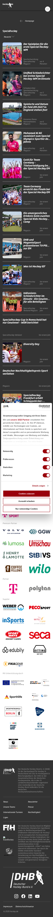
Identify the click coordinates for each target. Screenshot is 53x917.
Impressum (7, 906)
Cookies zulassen (26, 493)
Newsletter (32, 801)
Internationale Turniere (13, 812)
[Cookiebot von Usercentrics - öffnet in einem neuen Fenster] (39, 406)
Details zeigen (38, 486)
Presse (30, 806)
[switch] (46, 459)
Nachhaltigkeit (34, 812)
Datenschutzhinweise (24, 906)
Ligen (5, 817)
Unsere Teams (9, 806)
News (5, 801)
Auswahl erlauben (26, 501)
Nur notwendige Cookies (26, 509)
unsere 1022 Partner (20, 420)
